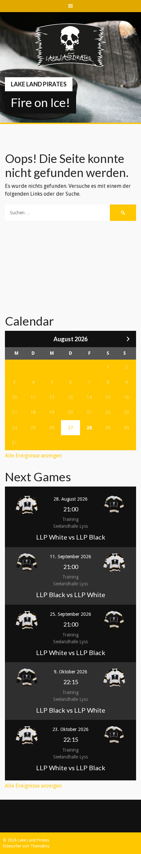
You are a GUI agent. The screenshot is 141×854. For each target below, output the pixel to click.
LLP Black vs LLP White (70, 594)
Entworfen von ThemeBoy (26, 846)
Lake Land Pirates (39, 84)
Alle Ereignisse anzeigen (33, 456)
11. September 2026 (70, 556)
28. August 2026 (70, 499)
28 (89, 427)
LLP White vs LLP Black (70, 537)
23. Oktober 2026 (70, 729)
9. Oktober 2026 (70, 671)
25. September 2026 (70, 614)
